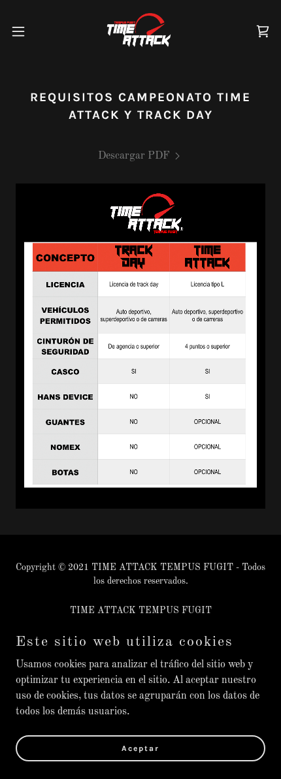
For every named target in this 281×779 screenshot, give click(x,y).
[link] (140, 31)
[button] (25, 31)
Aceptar (140, 747)
